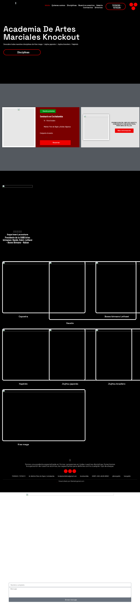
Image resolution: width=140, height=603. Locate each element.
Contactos (88, 7)
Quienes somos (58, 5)
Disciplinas (72, 5)
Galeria (99, 5)
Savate (70, 323)
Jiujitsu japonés (70, 383)
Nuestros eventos (86, 5)
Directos (99, 7)
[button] (41, 137)
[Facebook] (131, 4)
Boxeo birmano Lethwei (117, 316)
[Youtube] (135, 4)
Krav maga (23, 444)
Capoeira (23, 316)
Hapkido (23, 383)
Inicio (47, 5)
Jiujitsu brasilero (116, 383)
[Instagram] (133, 8)
